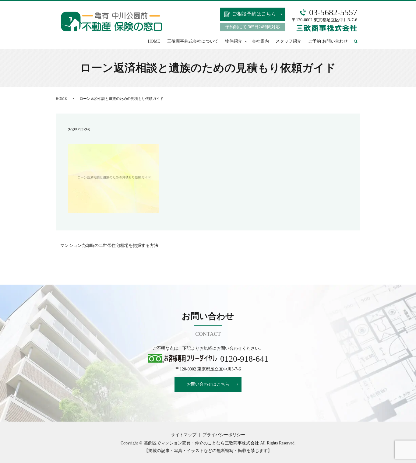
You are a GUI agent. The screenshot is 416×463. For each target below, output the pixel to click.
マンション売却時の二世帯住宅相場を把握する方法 (109, 245)
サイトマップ (183, 435)
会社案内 (260, 41)
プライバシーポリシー (224, 435)
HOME (154, 41)
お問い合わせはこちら (208, 384)
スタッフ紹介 (288, 41)
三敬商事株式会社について (192, 41)
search (358, 41)
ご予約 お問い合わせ (328, 41)
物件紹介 (233, 41)
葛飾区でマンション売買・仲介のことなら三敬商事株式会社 (201, 443)
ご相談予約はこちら (254, 13)
